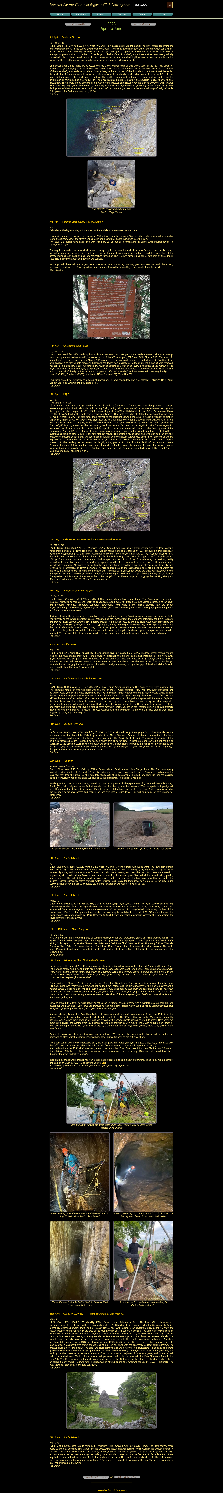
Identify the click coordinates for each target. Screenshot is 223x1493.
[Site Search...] (169, 5)
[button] (81, 14)
